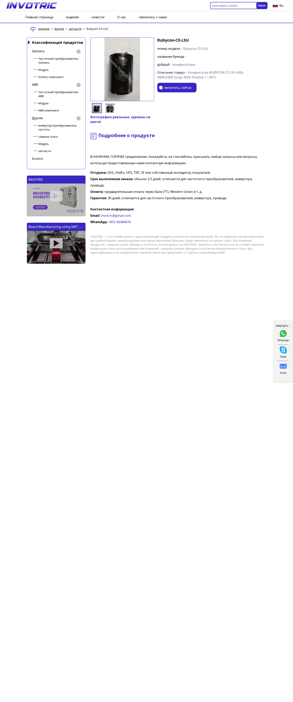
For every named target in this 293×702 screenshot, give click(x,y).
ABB (35, 84)
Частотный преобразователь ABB (58, 94)
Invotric (37, 158)
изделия (72, 17)
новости (97, 17)
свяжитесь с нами (153, 17)
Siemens (38, 51)
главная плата (48, 137)
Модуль (43, 70)
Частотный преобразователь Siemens (58, 60)
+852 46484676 (119, 222)
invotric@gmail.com (115, 215)
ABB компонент (48, 110)
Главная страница (39, 17)
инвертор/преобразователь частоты (57, 127)
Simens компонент (51, 77)
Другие (59, 29)
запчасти (75, 29)
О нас (121, 17)
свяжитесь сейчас (178, 87)
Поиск (261, 5)
